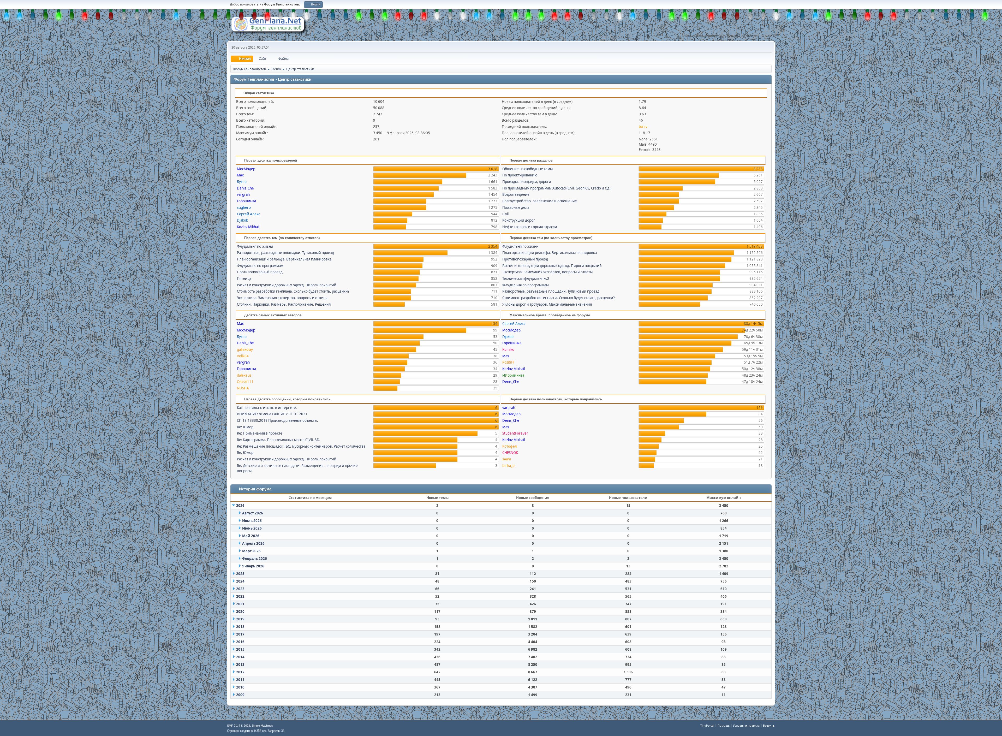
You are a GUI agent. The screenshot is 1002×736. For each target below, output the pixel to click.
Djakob (242, 220)
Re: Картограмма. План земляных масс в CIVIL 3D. (278, 439)
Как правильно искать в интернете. (267, 407)
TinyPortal (707, 725)
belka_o (508, 465)
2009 (240, 694)
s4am (506, 459)
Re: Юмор (245, 427)
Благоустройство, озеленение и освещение (539, 201)
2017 (240, 634)
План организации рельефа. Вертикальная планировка (284, 259)
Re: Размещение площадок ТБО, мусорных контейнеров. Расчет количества (301, 446)
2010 (240, 687)
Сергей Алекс (248, 214)
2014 (240, 657)
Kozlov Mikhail (248, 226)
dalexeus (244, 375)
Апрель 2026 (253, 543)
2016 (240, 641)
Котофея (509, 446)
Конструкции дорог (518, 220)
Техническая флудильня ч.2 (525, 278)
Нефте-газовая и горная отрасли (529, 226)
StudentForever (515, 433)
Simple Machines (262, 725)
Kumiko (508, 349)
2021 (240, 604)
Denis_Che (245, 188)
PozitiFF (508, 362)
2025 (240, 573)
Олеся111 (245, 381)
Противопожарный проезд (260, 272)
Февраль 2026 (254, 558)
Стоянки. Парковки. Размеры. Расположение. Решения (284, 304)
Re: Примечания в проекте (259, 433)
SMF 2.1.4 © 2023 (238, 725)
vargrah (243, 194)
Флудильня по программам (260, 265)
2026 (240, 505)
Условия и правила (746, 725)
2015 (240, 649)
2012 (240, 672)
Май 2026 (250, 535)
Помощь (724, 725)
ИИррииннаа (513, 375)
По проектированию (519, 175)
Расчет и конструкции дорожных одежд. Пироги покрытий (286, 285)
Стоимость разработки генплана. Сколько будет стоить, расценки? (293, 291)
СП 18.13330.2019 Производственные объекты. (277, 420)
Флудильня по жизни (255, 246)
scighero (244, 207)
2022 (240, 596)
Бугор (242, 181)
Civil (505, 214)
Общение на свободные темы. (528, 169)
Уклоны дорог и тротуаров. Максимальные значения (547, 304)
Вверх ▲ (769, 725)
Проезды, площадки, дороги (526, 181)
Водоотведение (515, 194)
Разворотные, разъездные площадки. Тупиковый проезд (285, 252)
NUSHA (243, 388)
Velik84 (243, 356)
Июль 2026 (252, 520)
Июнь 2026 (252, 528)
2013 (240, 664)
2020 (240, 611)
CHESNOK (510, 452)
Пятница (244, 278)
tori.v (643, 126)
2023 (240, 588)
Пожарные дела (515, 207)
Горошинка (246, 201)
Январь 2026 (253, 566)
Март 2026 (251, 551)
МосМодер (246, 169)
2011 (240, 679)
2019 (240, 619)
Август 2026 (252, 513)
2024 (240, 581)
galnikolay (245, 349)
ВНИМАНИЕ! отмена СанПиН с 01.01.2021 (272, 414)
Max (240, 175)
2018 (240, 626)
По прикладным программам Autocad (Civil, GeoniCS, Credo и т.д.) (556, 188)
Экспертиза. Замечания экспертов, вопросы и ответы (282, 297)
